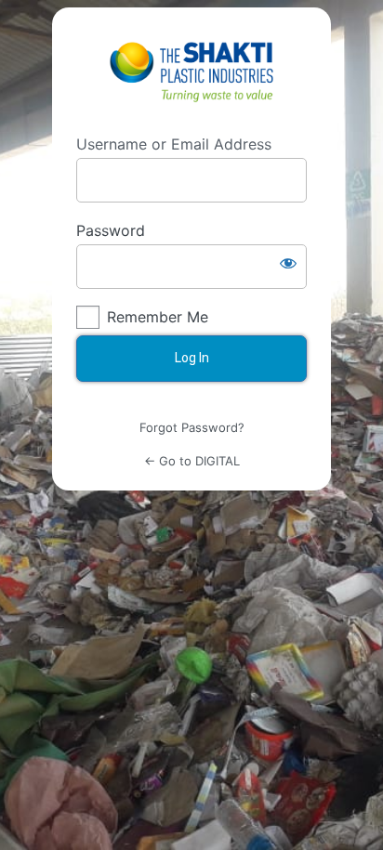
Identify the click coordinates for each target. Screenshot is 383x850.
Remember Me (157, 316)
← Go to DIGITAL (192, 460)
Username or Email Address (173, 144)
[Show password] (288, 262)
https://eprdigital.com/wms (191, 71)
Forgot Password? (191, 427)
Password (110, 230)
